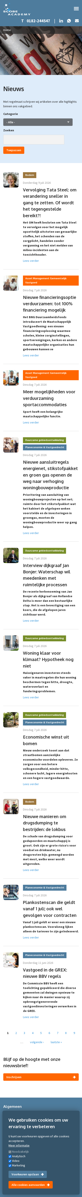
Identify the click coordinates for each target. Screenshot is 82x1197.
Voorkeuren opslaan (25, 1174)
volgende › (37, 1042)
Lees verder (31, 261)
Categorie (10, 114)
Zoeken (8, 130)
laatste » (56, 1042)
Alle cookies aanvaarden (28, 1185)
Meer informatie (19, 1145)
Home (7, 30)
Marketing (18, 1165)
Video (15, 1161)
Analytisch (18, 1156)
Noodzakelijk (20, 1152)
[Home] (16, 9)
